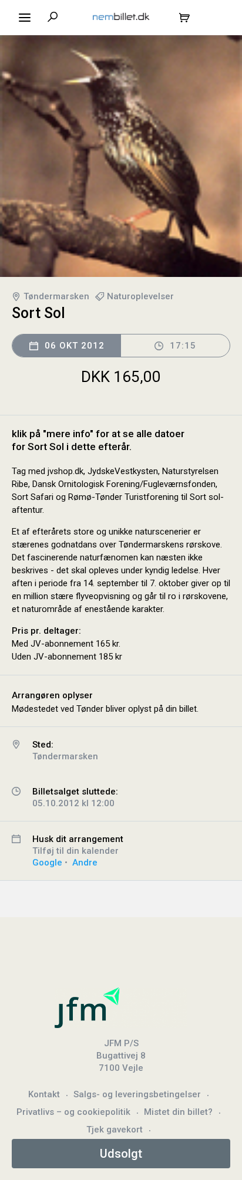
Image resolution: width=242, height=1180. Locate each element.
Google (47, 862)
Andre (85, 862)
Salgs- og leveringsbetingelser (137, 1094)
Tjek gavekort (114, 1129)
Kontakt (44, 1094)
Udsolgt (121, 1154)
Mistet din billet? (178, 1112)
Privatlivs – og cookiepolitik (73, 1112)
